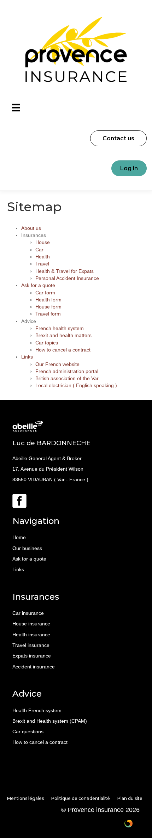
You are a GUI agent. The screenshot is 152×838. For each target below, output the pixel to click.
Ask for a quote (38, 285)
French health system (59, 328)
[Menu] (16, 107)
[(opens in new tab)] (19, 500)
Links (27, 357)
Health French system (37, 710)
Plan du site (129, 798)
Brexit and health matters (63, 335)
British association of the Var (67, 378)
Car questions (27, 731)
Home (19, 537)
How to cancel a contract (62, 350)
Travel (42, 264)
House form (48, 307)
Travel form (48, 314)
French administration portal (66, 371)
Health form (48, 299)
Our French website (57, 364)
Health (42, 256)
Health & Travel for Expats (64, 271)
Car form (45, 292)
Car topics (46, 342)
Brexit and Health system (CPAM (48, 721)
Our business (27, 548)
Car (39, 249)
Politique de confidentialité (80, 798)
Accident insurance (33, 666)
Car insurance (28, 613)
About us (31, 228)
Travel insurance (30, 645)
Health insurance (31, 634)
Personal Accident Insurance (67, 278)
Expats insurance (31, 656)
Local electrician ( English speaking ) (76, 385)
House (42, 242)
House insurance (31, 623)
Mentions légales (25, 798)
